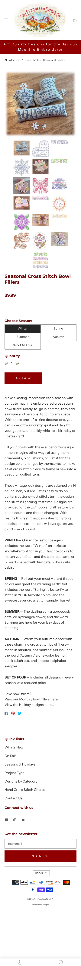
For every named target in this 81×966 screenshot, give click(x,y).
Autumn (58, 337)
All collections (12, 59)
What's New (14, 747)
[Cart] (74, 20)
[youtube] (23, 820)
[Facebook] (6, 713)
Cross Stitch (32, 59)
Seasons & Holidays (20, 764)
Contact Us (13, 798)
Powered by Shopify (40, 904)
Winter (23, 328)
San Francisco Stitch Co (44, 899)
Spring (58, 328)
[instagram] (15, 820)
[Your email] (40, 844)
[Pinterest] (13, 713)
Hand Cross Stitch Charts (25, 790)
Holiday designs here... (36, 705)
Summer (23, 337)
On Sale (11, 756)
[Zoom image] (40, 105)
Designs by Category (21, 781)
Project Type (14, 773)
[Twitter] (19, 713)
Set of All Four (22, 345)
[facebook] (6, 820)
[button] (12, 105)
